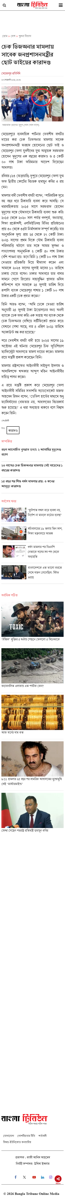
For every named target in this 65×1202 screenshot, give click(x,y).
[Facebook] (15, 1177)
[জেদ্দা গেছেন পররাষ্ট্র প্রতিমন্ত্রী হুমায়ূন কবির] (32, 814)
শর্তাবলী (42, 1135)
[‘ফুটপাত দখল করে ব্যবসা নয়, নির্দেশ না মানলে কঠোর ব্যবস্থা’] (32, 516)
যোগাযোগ (8, 1135)
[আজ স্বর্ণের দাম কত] (32, 717)
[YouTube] (34, 1177)
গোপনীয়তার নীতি (26, 1135)
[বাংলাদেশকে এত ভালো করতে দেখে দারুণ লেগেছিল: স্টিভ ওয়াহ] (32, 574)
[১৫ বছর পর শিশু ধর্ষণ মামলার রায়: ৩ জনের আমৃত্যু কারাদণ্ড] (32, 486)
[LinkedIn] (42, 1177)
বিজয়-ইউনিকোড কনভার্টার (17, 1142)
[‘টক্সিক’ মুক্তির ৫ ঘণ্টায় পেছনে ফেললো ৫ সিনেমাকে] (32, 624)
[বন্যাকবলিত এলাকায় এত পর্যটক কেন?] (32, 670)
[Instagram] (50, 1177)
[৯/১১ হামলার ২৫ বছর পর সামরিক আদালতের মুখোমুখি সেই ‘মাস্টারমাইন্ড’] (32, 766)
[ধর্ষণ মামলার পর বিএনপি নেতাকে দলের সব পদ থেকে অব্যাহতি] (32, 553)
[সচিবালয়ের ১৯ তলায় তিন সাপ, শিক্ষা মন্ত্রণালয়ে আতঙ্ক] (32, 534)
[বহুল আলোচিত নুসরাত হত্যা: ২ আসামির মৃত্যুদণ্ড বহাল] (32, 454)
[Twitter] (24, 1177)
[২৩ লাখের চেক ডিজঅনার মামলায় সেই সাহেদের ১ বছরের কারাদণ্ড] (32, 470)
